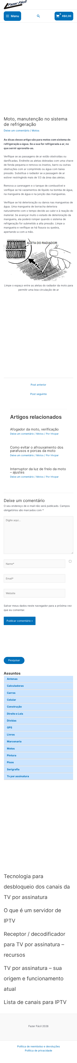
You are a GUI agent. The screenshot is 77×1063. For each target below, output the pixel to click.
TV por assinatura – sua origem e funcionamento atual (34, 978)
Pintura (11, 755)
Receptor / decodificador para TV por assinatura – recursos (34, 944)
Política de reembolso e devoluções (38, 1046)
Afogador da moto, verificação (34, 429)
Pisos (10, 762)
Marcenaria (14, 741)
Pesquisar (14, 660)
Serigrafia (13, 769)
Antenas (12, 678)
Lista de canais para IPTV (35, 1002)
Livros (11, 734)
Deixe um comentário (16, 130)
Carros (11, 692)
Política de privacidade (38, 1050)
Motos (11, 748)
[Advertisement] (38, 825)
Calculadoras (15, 685)
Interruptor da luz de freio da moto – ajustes (38, 470)
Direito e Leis (15, 713)
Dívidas (11, 720)
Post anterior (38, 384)
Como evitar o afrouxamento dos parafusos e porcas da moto (36, 449)
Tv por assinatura (18, 776)
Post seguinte (38, 394)
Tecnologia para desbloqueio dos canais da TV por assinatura (37, 886)
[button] (38, 16)
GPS (9, 727)
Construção (14, 706)
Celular (11, 699)
